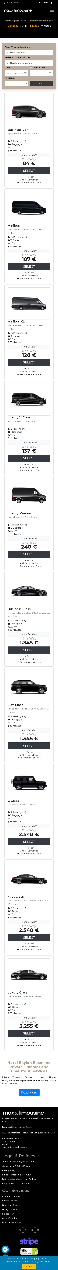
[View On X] (38, 1230)
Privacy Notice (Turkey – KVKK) (17, 1175)
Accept (29, 1266)
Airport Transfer (9, 1218)
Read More (29, 1092)
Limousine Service (11, 1205)
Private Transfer (9, 1200)
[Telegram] (5, 1249)
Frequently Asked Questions (16, 1183)
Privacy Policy (8, 1170)
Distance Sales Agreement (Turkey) (19, 1179)
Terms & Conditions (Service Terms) (19, 1161)
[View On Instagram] (20, 1230)
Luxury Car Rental (10, 1209)
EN (45, 3)
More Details (28, 155)
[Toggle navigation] (52, 10)
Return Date (39, 67)
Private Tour (8, 1214)
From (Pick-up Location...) (18, 47)
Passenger (10, 78)
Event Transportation (12, 1222)
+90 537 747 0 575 (13, 3)
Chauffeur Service (11, 1196)
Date (7, 67)
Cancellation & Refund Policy (16, 1166)
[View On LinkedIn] (32, 1230)
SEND (41, 83)
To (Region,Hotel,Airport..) (18, 57)
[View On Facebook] (25, 1230)
